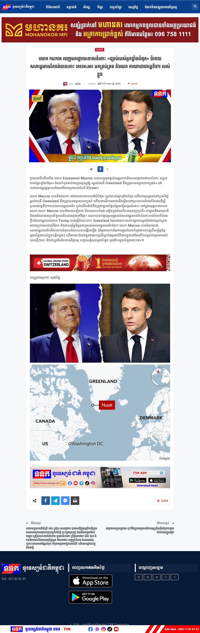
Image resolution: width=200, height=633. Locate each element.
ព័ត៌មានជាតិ (53, 7)
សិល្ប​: (86, 7)
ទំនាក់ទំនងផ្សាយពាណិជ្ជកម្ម (161, 7)
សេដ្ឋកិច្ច (133, 7)
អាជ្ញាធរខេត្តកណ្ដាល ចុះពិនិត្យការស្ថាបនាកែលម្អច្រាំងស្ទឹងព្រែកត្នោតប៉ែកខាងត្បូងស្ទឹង (140, 530)
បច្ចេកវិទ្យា (116, 7)
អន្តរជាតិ (72, 7)
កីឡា (100, 7)
